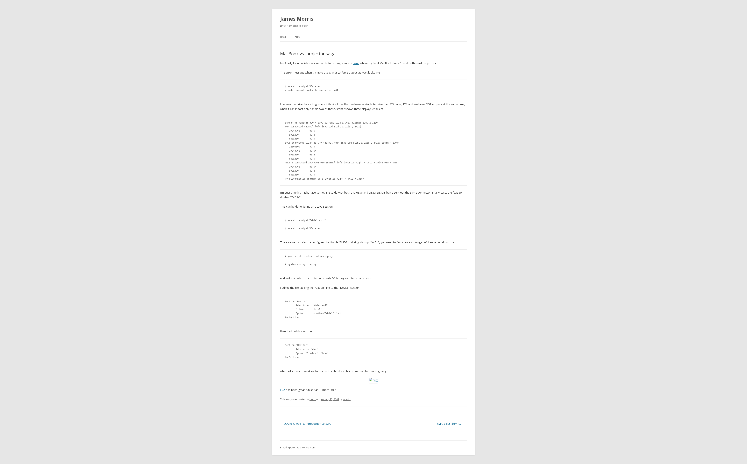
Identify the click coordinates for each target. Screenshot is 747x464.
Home (283, 37)
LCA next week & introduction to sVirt (305, 423)
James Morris (296, 18)
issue (356, 63)
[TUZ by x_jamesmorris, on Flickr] (373, 380)
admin (347, 399)
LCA (282, 390)
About (299, 37)
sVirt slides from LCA (452, 423)
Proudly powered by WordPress (298, 447)
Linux (312, 399)
